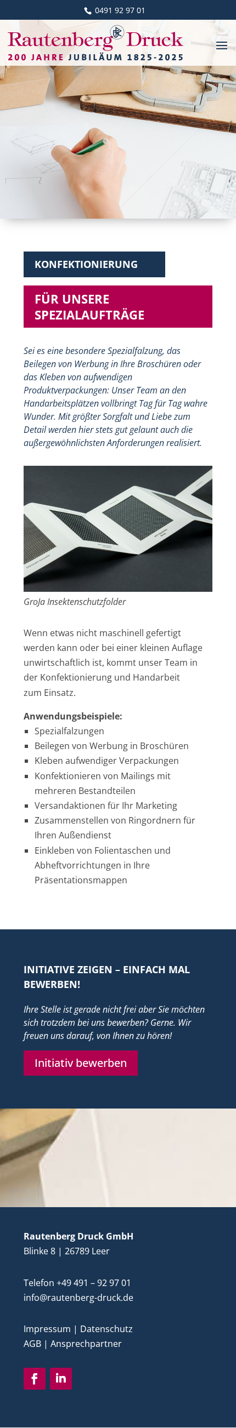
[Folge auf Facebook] (35, 1379)
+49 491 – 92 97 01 (94, 1283)
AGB (32, 1344)
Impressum (47, 1329)
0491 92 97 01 (119, 10)
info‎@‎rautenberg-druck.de (78, 1298)
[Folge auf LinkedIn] (61, 1379)
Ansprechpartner (86, 1344)
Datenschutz (106, 1329)
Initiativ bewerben (81, 1062)
